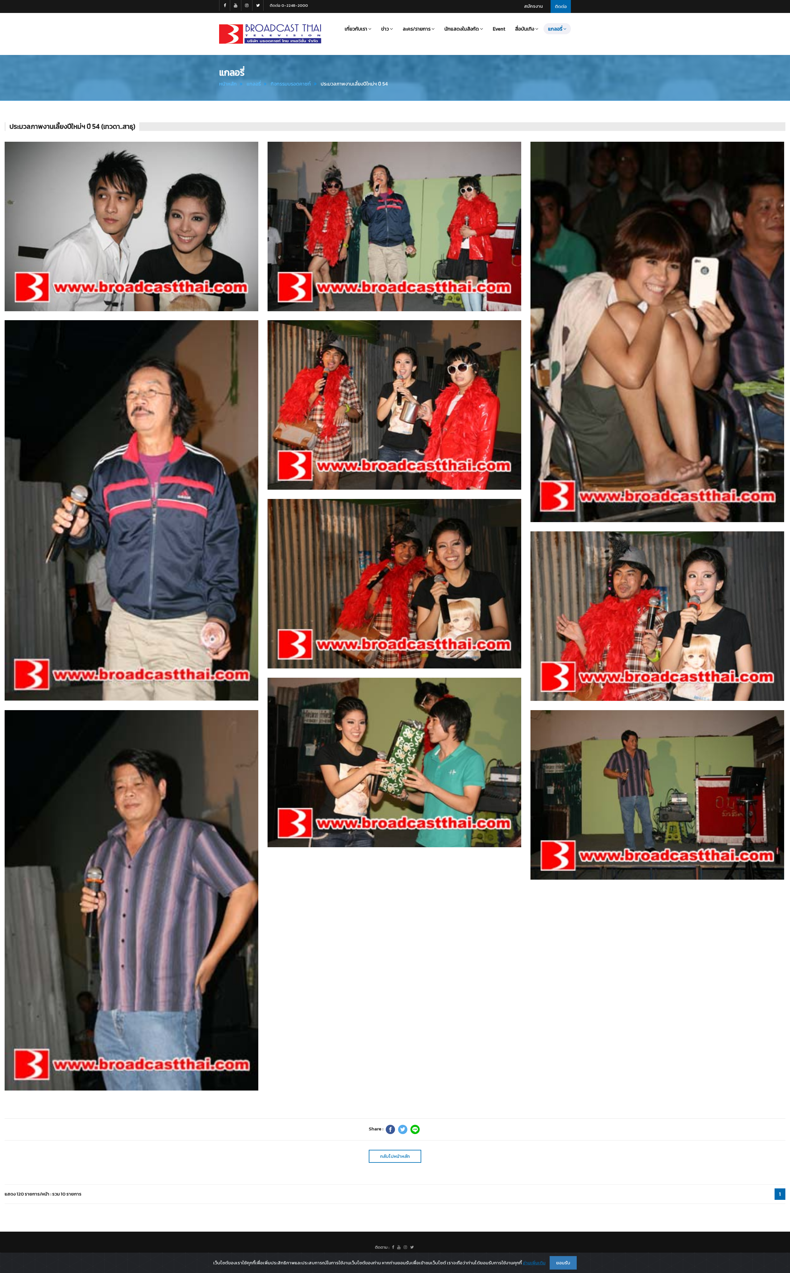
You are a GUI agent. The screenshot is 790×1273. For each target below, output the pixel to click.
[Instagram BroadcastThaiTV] (246, 5)
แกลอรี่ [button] (555, 28)
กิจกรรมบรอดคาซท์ (291, 83)
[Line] (415, 1129)
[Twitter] (402, 1129)
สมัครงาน (533, 6)
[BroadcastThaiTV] (393, 1247)
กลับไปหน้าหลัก (395, 1156)
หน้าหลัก (228, 83)
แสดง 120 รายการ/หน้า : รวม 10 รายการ (43, 1193)
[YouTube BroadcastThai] (235, 5)
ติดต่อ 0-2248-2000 (289, 5)
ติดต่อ (561, 6)
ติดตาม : (382, 1247)
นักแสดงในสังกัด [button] (461, 28)
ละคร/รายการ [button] (416, 28)
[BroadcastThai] (399, 1247)
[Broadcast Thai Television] (270, 34)
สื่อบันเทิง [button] (524, 28)
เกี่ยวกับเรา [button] (356, 28)
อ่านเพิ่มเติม (534, 1262)
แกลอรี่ (254, 83)
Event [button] (499, 28)
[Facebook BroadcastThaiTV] (224, 5)
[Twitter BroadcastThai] (258, 5)
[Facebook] (390, 1129)
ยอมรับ (563, 1262)
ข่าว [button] (385, 28)
